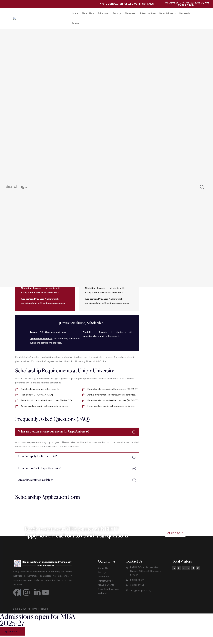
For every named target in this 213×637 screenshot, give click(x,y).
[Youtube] (45, 592)
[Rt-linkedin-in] (36, 592)
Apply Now (174, 532)
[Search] (202, 187)
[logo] (43, 563)
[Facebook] (17, 592)
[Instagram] (26, 592)
